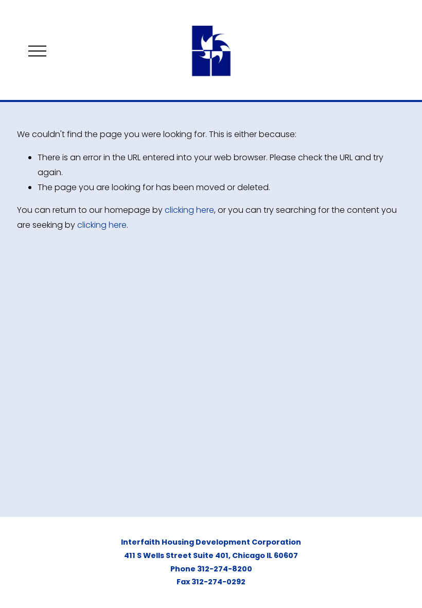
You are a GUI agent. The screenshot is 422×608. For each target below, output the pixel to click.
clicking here (189, 210)
